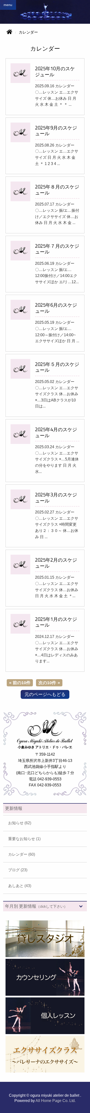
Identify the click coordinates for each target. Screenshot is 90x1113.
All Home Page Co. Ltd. (56, 1101)
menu (8, 5)
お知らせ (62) (19, 823)
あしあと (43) (19, 886)
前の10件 (21, 682)
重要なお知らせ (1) (24, 839)
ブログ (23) (17, 870)
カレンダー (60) (21, 854)
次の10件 (47, 682)
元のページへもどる (45, 694)
